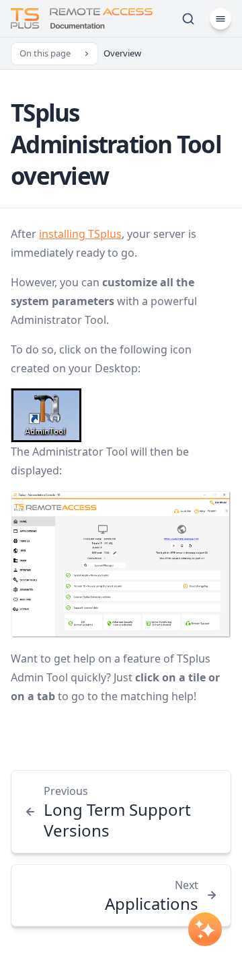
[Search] (188, 18)
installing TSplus (80, 233)
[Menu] (220, 19)
